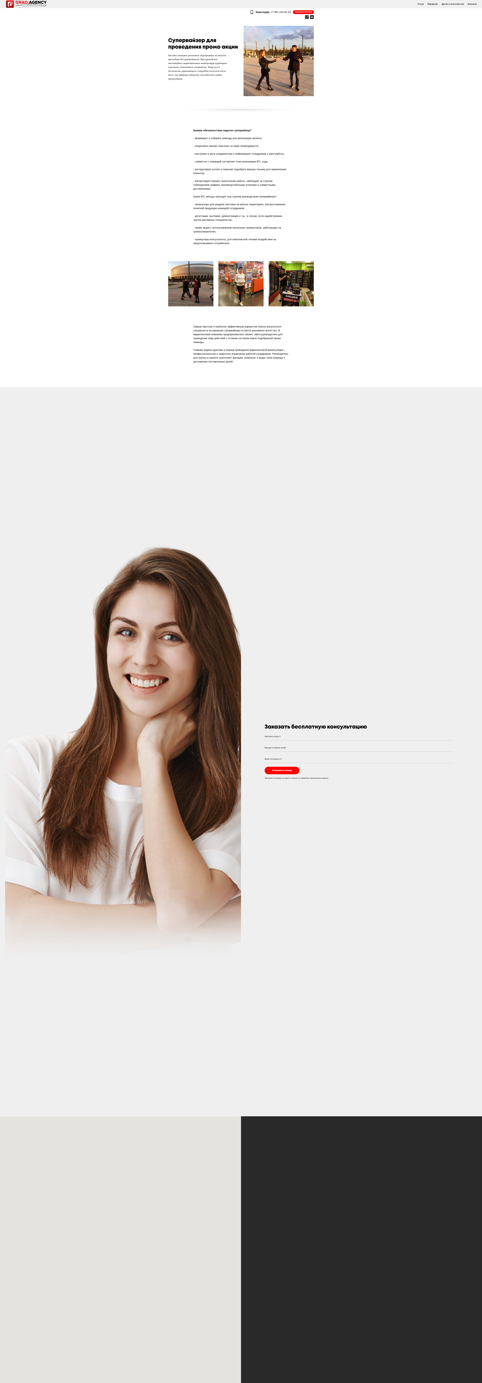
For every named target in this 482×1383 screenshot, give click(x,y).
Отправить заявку (282, 770)
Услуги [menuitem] (420, 4)
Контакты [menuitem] (472, 4)
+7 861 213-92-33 (273, 12)
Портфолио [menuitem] (433, 4)
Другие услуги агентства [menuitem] (453, 4)
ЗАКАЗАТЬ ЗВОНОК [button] (303, 12)
